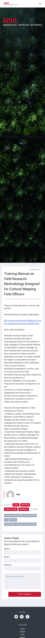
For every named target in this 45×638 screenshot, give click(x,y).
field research (29, 515)
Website (7, 565)
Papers (13, 520)
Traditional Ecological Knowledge (20, 524)
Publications (11, 509)
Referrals (23, 509)
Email (7, 557)
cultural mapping (13, 515)
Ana (18, 494)
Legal (16, 505)
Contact (22, 632)
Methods (25, 505)
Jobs (22, 634)
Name (7, 549)
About (22, 629)
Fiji (6, 520)
